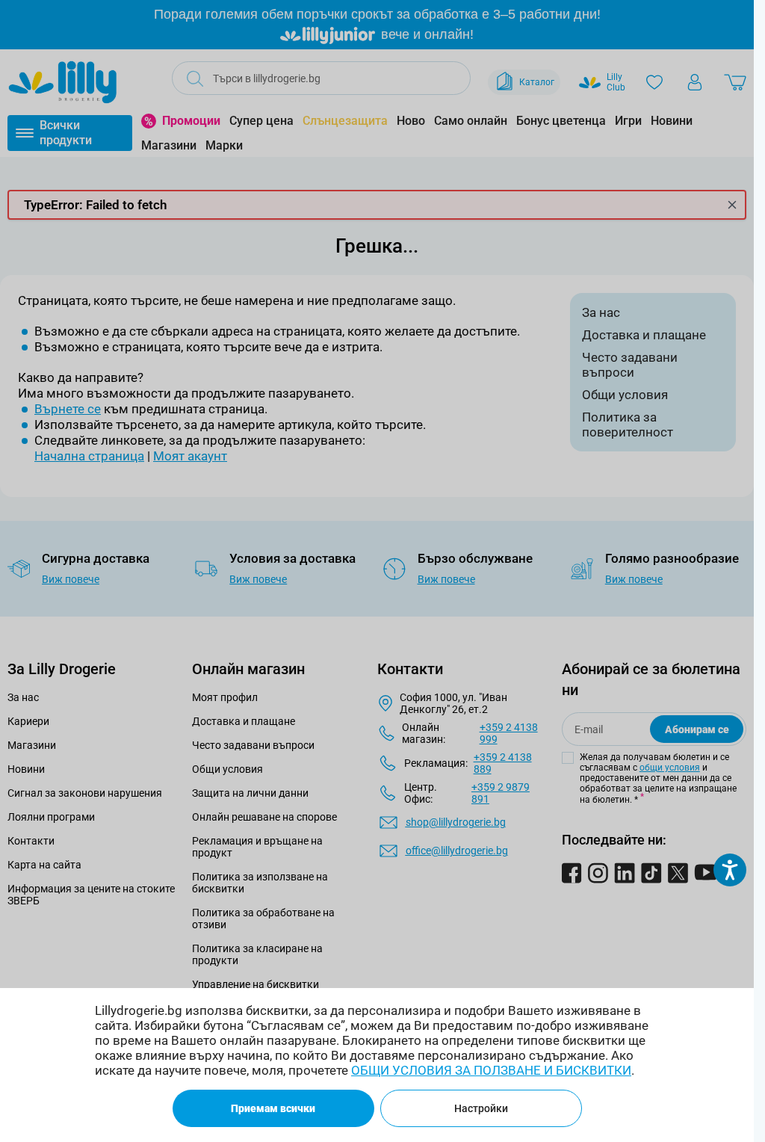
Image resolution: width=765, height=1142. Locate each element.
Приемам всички (273, 1108)
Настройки (481, 1108)
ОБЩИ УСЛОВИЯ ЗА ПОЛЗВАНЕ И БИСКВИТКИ (491, 1070)
